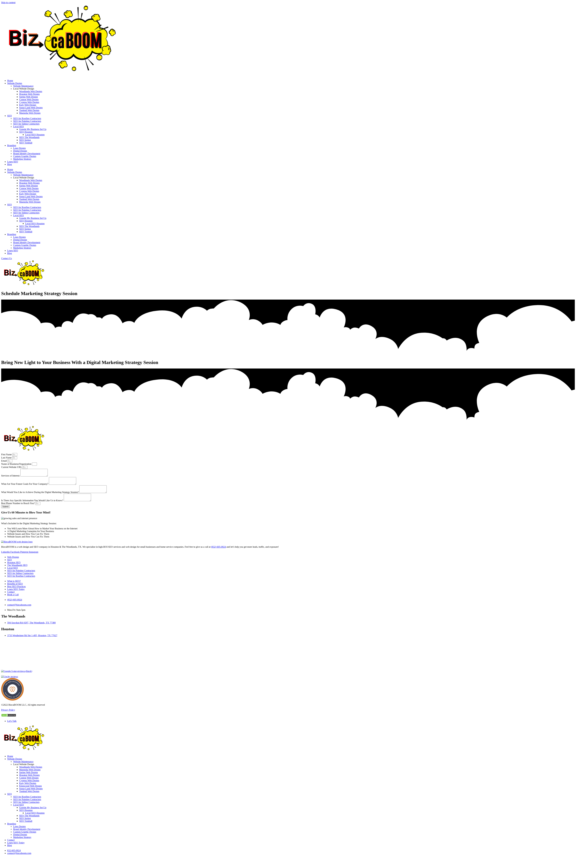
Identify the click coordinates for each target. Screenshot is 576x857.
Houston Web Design (29, 94)
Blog (9, 164)
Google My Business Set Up (32, 129)
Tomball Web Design (29, 110)
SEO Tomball (25, 142)
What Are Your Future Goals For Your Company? (25, 484)
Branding (11, 145)
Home (10, 80)
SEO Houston (26, 132)
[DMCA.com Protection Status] (8, 716)
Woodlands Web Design (30, 91)
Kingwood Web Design (30, 786)
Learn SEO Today (16, 842)
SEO (9, 115)
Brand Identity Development (26, 153)
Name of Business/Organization (16, 464)
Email (4, 461)
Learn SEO (12, 161)
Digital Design (20, 151)
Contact (11, 840)
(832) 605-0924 (218, 547)
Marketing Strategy (22, 159)
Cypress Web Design (29, 102)
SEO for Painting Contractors (27, 121)
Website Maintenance (23, 86)
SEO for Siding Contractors (26, 124)
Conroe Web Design (29, 99)
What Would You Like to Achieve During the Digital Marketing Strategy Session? (40, 492)
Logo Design (19, 148)
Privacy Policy (8, 710)
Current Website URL (11, 467)
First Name (6, 454)
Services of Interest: (10, 475)
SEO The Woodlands (29, 137)
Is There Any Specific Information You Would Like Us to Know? (32, 500)
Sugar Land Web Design (31, 107)
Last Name (6, 457)
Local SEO (18, 126)
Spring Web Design (28, 97)
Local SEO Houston (35, 134)
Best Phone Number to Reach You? (18, 503)
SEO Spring (25, 140)
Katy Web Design (27, 105)
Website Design (14, 83)
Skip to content (8, 2)
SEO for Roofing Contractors (27, 118)
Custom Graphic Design (24, 156)
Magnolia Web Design (29, 113)
